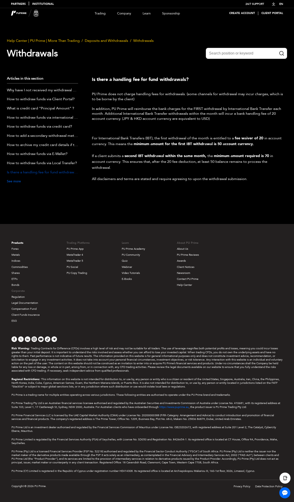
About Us (182, 249)
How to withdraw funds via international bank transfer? (42, 117)
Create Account (242, 13)
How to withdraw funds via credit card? (39, 126)
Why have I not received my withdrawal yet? (42, 90)
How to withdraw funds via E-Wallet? (37, 154)
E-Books (127, 279)
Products (17, 243)
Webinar (127, 267)
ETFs (14, 279)
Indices (15, 261)
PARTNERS (18, 4)
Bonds (15, 285)
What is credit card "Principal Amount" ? (40, 108)
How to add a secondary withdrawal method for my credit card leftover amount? (42, 136)
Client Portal (272, 13)
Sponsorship (171, 13)
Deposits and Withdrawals (106, 40)
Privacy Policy (242, 486)
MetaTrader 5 (75, 261)
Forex (15, 249)
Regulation (18, 297)
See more (14, 181)
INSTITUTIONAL (43, 4)
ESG (14, 321)
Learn (147, 13)
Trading (100, 13)
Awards (181, 261)
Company (124, 13)
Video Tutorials (131, 273)
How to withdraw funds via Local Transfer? (42, 163)
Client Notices (185, 267)
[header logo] (25, 13)
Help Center (184, 285)
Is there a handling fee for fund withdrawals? (42, 172)
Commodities (19, 267)
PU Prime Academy (133, 249)
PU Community (131, 255)
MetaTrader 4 (75, 255)
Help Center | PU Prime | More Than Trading (43, 40)
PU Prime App (75, 249)
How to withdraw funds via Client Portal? (41, 99)
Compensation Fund (24, 309)
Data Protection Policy (269, 486)
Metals (15, 255)
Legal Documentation (24, 303)
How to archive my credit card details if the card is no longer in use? (42, 145)
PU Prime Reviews (188, 255)
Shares (15, 273)
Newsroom (183, 273)
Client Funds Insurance (25, 315)
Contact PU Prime (187, 279)
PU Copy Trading (77, 273)
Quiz (124, 261)
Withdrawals (143, 40)
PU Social (72, 267)
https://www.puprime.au (174, 407)
